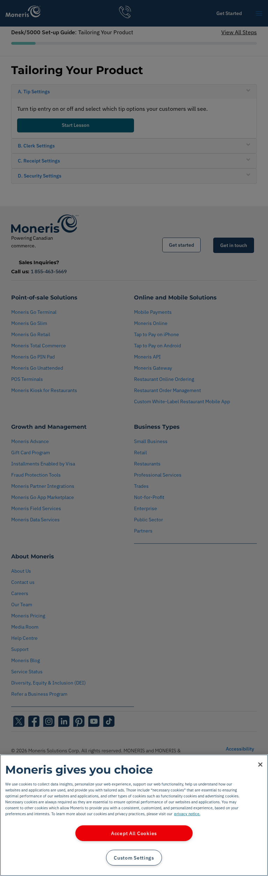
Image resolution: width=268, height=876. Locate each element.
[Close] (260, 764)
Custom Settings (134, 857)
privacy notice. (187, 813)
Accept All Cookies (134, 833)
